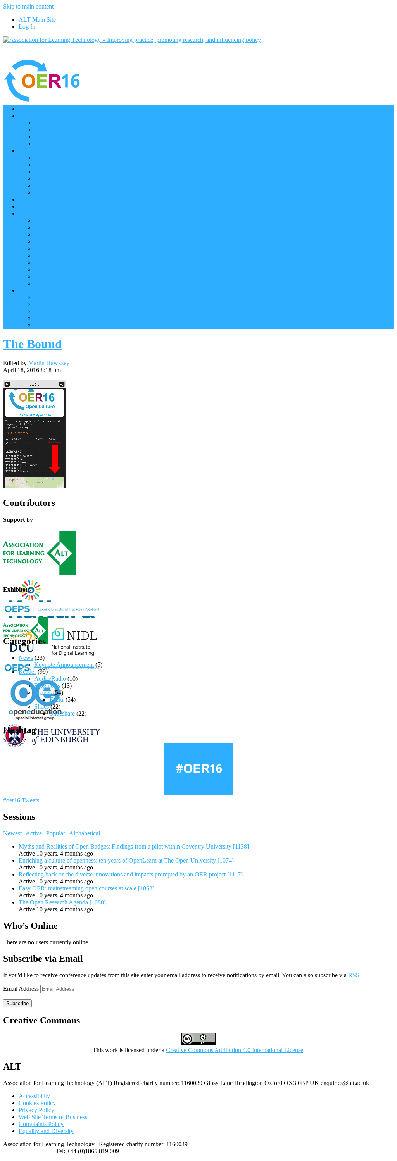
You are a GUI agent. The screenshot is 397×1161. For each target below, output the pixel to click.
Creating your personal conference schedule (87, 304)
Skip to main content (28, 6)
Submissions (49, 269)
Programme (33, 115)
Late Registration (55, 325)
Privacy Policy (36, 1110)
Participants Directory (60, 157)
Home (26, 108)
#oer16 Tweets (21, 800)
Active (34, 833)
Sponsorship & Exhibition (66, 234)
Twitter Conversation (60, 185)
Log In (27, 26)
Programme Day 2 (56, 136)
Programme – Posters (60, 143)
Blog (25, 206)
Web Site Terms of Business (53, 1117)
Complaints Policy (41, 1124)
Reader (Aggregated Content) (70, 178)
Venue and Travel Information (70, 255)
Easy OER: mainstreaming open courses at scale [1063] (86, 888)
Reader (27, 671)
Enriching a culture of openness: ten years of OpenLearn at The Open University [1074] (126, 860)
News (26, 657)
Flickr (57, 699)
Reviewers (47, 248)
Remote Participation (59, 164)
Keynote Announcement (64, 664)
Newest (12, 833)
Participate (31, 150)
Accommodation (54, 276)
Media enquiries (53, 227)
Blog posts (47, 685)
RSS (353, 975)
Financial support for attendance (73, 283)
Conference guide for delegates (72, 311)
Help (25, 290)
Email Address (21, 988)
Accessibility (34, 1096)
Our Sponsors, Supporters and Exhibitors (69, 199)
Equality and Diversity (46, 1131)
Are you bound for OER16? (68, 171)
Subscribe (17, 1003)
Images (43, 692)
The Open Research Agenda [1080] (62, 902)
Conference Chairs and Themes (72, 220)
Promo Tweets (51, 192)
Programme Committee (62, 241)
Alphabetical (84, 833)
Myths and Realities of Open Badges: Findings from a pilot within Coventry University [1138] (134, 846)
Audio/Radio (50, 678)
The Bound (32, 344)
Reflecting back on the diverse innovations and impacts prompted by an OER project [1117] (131, 874)
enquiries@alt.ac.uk (27, 1151)
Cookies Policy (37, 1103)
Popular (55, 833)
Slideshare (62, 713)
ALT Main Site (37, 19)
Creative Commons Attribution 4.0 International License (234, 1050)
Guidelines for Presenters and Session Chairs (88, 318)
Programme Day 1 (56, 129)
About (26, 213)
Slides (41, 706)
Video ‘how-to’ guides (61, 297)
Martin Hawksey (48, 363)
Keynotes (45, 122)
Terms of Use (50, 262)
